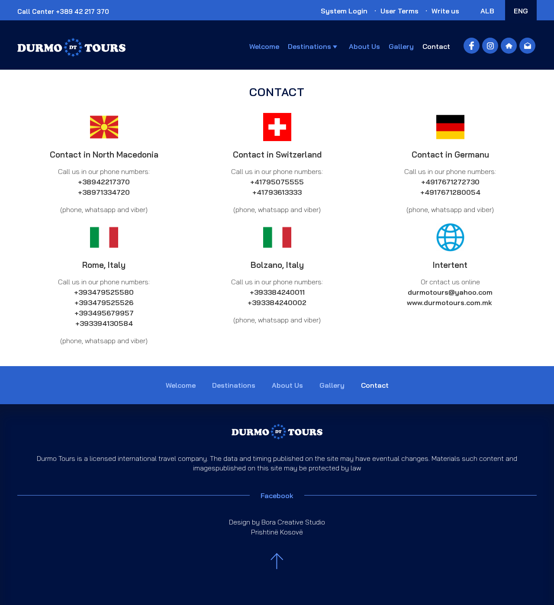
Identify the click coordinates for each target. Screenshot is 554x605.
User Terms (399, 10)
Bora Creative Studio (293, 522)
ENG (521, 10)
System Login (344, 10)
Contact (436, 46)
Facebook (277, 495)
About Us (364, 46)
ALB (487, 10)
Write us (445, 10)
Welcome (264, 46)
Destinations (309, 46)
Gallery (401, 46)
